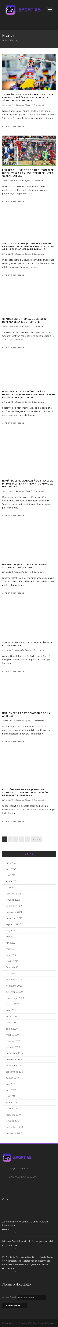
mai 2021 (10, 949)
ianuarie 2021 (12, 973)
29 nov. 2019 (7, 572)
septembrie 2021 (14, 924)
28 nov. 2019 (7, 800)
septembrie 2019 (14, 1071)
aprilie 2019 (11, 1102)
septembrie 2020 (15, 998)
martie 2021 (12, 961)
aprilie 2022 (12, 881)
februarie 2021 (13, 967)
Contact (6, 1199)
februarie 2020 (13, 1041)
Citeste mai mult (13, 126)
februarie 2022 (13, 893)
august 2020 (12, 1004)
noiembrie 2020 (14, 985)
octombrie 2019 (14, 1065)
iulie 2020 (11, 1010)
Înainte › (36, 839)
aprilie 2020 (12, 1028)
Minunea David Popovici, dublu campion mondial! (27, 1241)
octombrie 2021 (14, 918)
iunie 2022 (11, 869)
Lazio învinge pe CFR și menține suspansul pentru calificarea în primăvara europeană (25, 792)
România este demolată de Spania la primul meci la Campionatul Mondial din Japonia (27, 483)
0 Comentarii (38, 105)
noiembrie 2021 (14, 912)
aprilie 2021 (11, 955)
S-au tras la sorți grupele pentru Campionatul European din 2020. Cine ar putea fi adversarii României (28, 246)
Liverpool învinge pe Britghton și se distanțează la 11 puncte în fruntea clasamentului (28, 173)
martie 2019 (12, 1108)
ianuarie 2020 (13, 1047)
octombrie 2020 (14, 992)
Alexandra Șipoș (22, 105)
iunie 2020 (11, 1016)
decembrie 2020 (14, 979)
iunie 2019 (11, 1090)
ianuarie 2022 (13, 899)
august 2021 (12, 930)
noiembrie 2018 (14, 1133)
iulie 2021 (10, 936)
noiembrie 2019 (14, 1059)
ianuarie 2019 (12, 1121)
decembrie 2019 (14, 1053)
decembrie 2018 (14, 1127)
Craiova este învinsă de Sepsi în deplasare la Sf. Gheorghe (24, 320)
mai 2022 (10, 875)
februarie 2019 (13, 1114)
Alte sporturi (9, 1245)
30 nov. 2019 (7, 105)
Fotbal (6, 1229)
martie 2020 (12, 1035)
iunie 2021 (11, 942)
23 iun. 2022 (21, 1248)
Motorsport (9, 1269)
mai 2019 (10, 1096)
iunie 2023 (11, 863)
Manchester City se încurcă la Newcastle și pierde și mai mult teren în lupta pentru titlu (28, 394)
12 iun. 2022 (21, 1272)
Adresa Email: (9, 1297)
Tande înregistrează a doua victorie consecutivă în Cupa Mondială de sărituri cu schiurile (28, 97)
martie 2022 (12, 887)
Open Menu (50, 9)
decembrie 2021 (14, 906)
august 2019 (12, 1078)
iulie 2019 (10, 1084)
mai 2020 (11, 1022)
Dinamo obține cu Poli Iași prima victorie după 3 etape (24, 566)
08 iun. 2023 (21, 1232)
